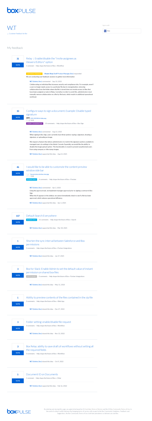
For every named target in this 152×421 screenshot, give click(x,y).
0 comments (30, 248)
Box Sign (81, 123)
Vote (18, 65)
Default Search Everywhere (41, 215)
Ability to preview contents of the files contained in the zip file (59, 297)
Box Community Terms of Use (120, 409)
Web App (61, 301)
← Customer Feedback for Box (17, 34)
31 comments (43, 220)
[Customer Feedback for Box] (21, 10)
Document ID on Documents (42, 374)
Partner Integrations (65, 248)
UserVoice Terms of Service (93, 409)
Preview (73, 179)
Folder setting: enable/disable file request (48, 321)
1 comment (30, 66)
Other (59, 378)
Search (73, 220)
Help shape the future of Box (46, 66)
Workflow (60, 66)
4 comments (43, 179)
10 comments (50, 123)
